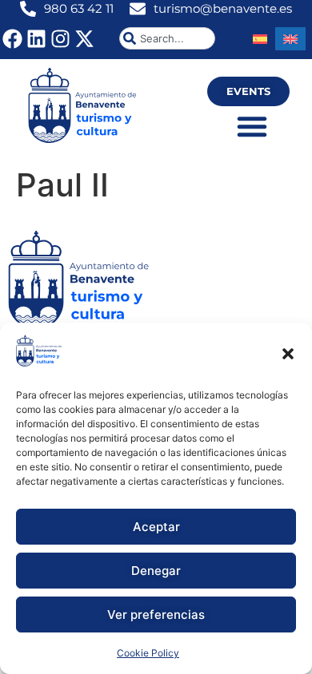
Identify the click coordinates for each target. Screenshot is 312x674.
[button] (288, 354)
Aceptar (156, 526)
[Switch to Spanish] (260, 38)
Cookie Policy (148, 653)
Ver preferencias (156, 614)
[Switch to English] (290, 38)
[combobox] (167, 38)
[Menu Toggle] (252, 126)
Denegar (156, 570)
